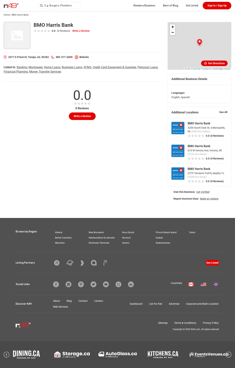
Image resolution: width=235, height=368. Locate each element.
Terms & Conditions (185, 322)
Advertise (174, 303)
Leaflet (188, 69)
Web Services (60, 306)
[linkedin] (131, 284)
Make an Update (209, 198)
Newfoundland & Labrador (102, 237)
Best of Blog (170, 5)
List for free (155, 303)
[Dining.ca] (26, 354)
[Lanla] (96, 263)
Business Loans (72, 67)
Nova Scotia (128, 232)
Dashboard (136, 303)
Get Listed (192, 5)
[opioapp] (118, 284)
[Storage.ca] (72, 354)
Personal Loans (148, 67)
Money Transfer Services (45, 71)
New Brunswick (96, 232)
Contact (83, 300)
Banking (22, 67)
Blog (69, 300)
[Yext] (59, 263)
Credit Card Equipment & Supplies (114, 67)
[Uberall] (73, 263)
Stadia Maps (196, 69)
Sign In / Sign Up (217, 5)
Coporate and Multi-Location (202, 303)
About (56, 300)
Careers (98, 300)
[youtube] (106, 284)
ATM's (87, 67)
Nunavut (126, 237)
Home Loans (52, 67)
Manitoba (60, 243)
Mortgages (36, 67)
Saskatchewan (163, 243)
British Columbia (63, 237)
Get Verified (202, 191)
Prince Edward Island (166, 232)
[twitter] (93, 284)
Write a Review (81, 30)
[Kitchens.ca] (163, 354)
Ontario (125, 243)
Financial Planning (16, 71)
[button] (199, 42)
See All (223, 112)
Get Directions (216, 63)
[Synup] (85, 263)
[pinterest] (81, 284)
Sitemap (163, 322)
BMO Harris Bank (199, 123)
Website (84, 57)
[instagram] (68, 284)
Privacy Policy (211, 322)
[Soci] (105, 263)
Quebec (159, 237)
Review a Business (144, 5)
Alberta (58, 232)
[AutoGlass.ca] (117, 355)
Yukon (192, 232)
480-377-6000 (64, 57)
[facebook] (56, 284)
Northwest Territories (99, 243)
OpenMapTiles (206, 69)
